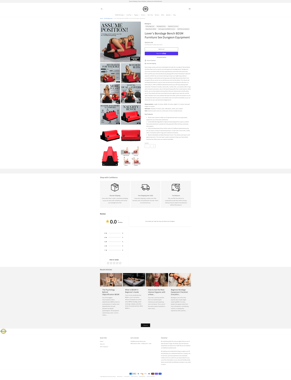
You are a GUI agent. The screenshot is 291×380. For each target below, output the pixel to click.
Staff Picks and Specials (183, 29)
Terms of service (134, 376)
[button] (101, 9)
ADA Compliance (104, 346)
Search (101, 341)
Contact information (151, 376)
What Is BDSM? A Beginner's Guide (132, 291)
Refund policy (120, 376)
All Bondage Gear (108, 18)
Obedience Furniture (173, 26)
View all (145, 325)
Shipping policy (142, 376)
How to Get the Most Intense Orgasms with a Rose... (156, 292)
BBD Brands (105, 376)
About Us (102, 344)
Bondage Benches (161, 26)
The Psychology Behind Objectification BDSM (110, 292)
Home (101, 18)
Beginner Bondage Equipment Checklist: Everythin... (179, 292)
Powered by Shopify (112, 376)
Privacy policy (127, 376)
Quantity (147, 143)
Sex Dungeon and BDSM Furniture (166, 29)
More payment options (161, 57)
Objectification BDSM (151, 29)
